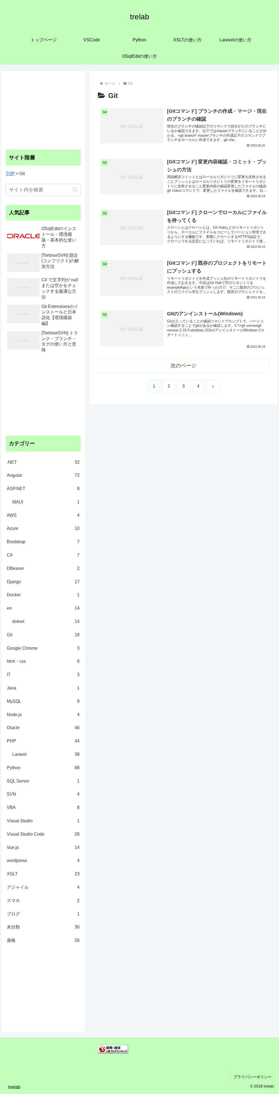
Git (43, 634)
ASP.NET (43, 488)
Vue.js (43, 847)
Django (43, 581)
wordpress (43, 860)
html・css (43, 661)
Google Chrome (43, 648)
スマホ (43, 900)
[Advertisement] (43, 110)
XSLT (43, 874)
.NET (43, 462)
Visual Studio (43, 820)
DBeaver (43, 568)
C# (43, 555)
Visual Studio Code (43, 834)
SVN (43, 794)
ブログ (43, 914)
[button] (75, 190)
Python (43, 767)
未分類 (43, 927)
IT (43, 674)
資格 (43, 940)
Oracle (43, 727)
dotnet (45, 621)
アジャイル (43, 887)
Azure (43, 528)
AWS (43, 515)
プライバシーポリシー (252, 1077)
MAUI (45, 502)
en (43, 608)
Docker (43, 594)
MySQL (43, 701)
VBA (43, 807)
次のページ (183, 365)
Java (43, 688)
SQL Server (43, 781)
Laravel (45, 754)
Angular (43, 475)
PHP (43, 741)
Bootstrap (43, 541)
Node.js (43, 714)
